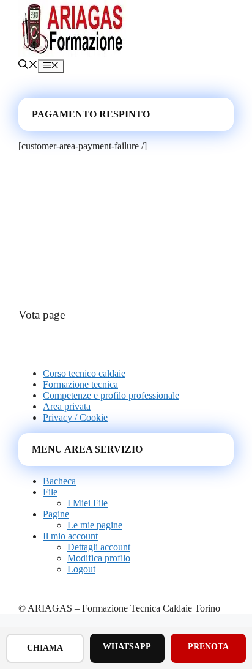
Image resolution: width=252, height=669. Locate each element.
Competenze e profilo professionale (111, 395)
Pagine (56, 514)
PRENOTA (208, 646)
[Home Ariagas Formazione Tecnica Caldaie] (73, 53)
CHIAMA (45, 647)
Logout (81, 569)
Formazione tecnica (80, 384)
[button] (28, 66)
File (50, 492)
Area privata (67, 406)
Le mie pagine (94, 525)
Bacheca (59, 481)
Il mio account (70, 536)
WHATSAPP (127, 646)
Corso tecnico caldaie (84, 373)
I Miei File (87, 503)
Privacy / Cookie (75, 417)
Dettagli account (98, 547)
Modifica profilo (98, 558)
